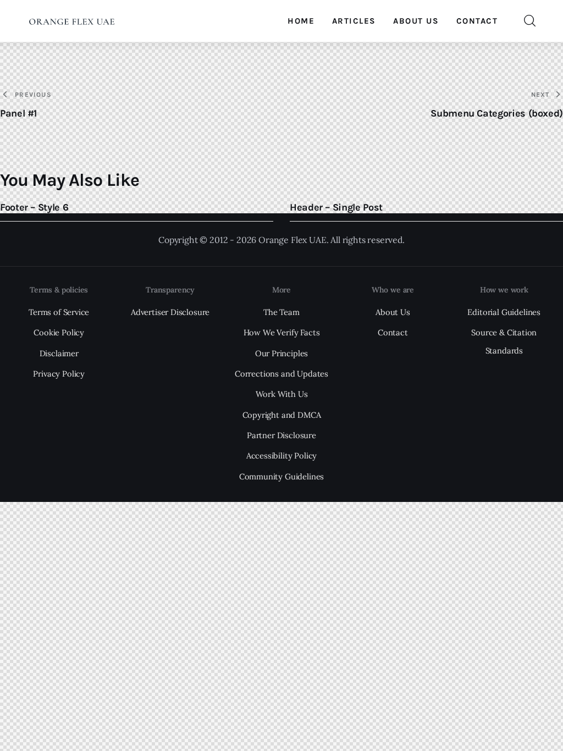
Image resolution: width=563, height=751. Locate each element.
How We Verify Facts (282, 332)
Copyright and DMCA (281, 415)
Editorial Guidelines (503, 312)
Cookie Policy (59, 332)
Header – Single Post (336, 207)
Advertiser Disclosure (170, 312)
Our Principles (281, 353)
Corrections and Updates (281, 373)
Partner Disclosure (281, 435)
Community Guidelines (281, 476)
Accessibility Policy (281, 455)
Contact (393, 332)
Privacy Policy (59, 373)
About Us (393, 312)
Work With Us (282, 394)
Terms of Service (59, 312)
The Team (281, 312)
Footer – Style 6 (34, 207)
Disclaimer (59, 353)
